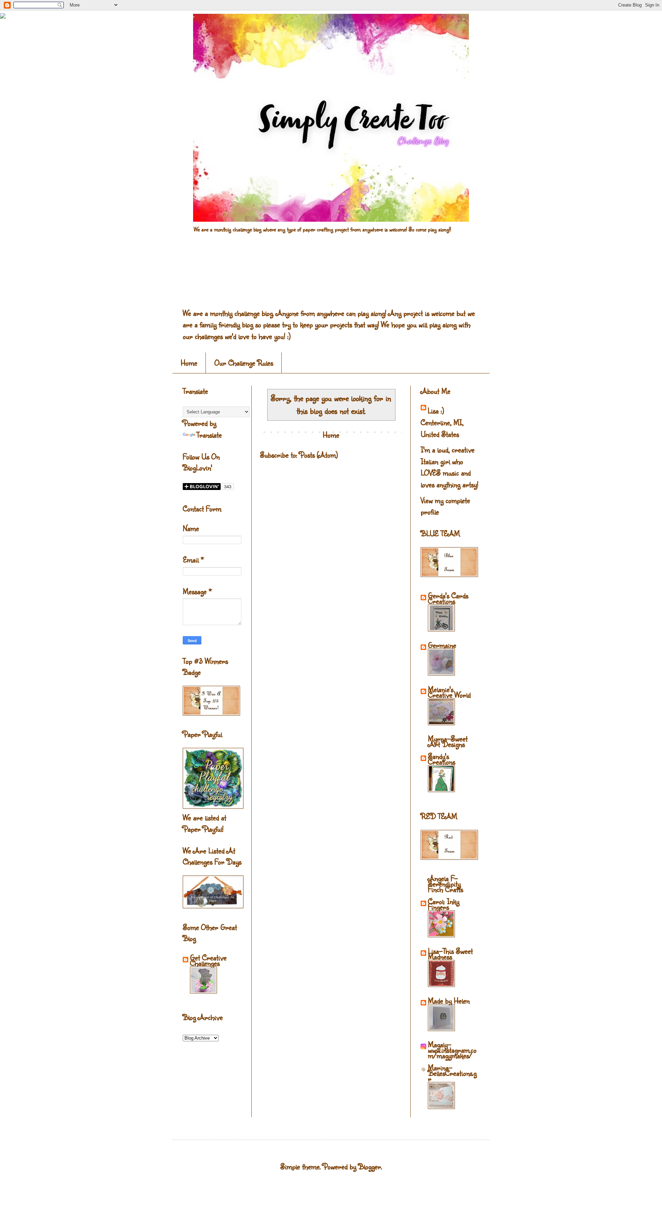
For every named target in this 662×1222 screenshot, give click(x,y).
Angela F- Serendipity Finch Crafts (445, 883)
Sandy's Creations (441, 759)
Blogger (369, 1166)
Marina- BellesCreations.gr (452, 1073)
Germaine (442, 645)
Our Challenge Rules (243, 362)
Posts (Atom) (318, 454)
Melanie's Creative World (449, 692)
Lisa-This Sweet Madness (450, 953)
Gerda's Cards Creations (448, 598)
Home (189, 362)
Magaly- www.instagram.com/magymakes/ (452, 1050)
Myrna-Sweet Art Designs (448, 741)
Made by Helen (449, 1000)
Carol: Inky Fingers (443, 904)
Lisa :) (436, 410)
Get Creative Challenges (208, 960)
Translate (209, 434)
